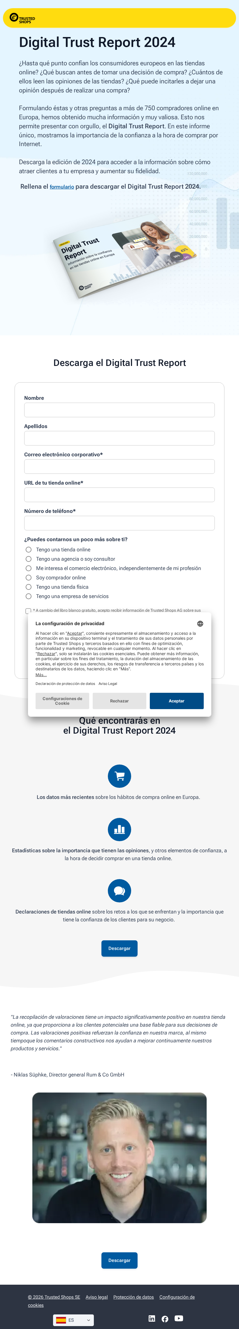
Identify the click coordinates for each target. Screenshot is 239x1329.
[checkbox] (119, 573)
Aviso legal (97, 1297)
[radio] (119, 549)
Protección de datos (133, 1297)
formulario (62, 187)
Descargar (119, 948)
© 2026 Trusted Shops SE (54, 1297)
